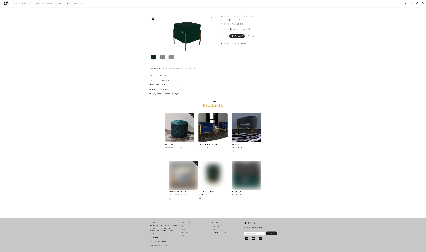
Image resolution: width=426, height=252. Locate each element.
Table (37, 3)
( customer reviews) (240, 29)
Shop (31, 3)
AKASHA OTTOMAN (177, 192)
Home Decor (47, 3)
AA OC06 (236, 144)
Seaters (58, 3)
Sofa (76, 3)
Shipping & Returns (220, 226)
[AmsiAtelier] (6, 3)
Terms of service (219, 232)
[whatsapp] (253, 223)
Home (223, 16)
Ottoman (237, 16)
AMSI (167, 245)
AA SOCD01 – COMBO (208, 144)
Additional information (172, 68)
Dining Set (68, 3)
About (14, 3)
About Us (184, 232)
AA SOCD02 (237, 192)
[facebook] (245, 223)
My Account (185, 226)
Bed (82, 3)
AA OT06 (169, 144)
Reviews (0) (190, 68)
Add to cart (237, 36)
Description (155, 68)
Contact (23, 3)
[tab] (155, 68)
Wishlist (215, 235)
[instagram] (249, 223)
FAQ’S (214, 229)
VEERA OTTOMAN (206, 192)
